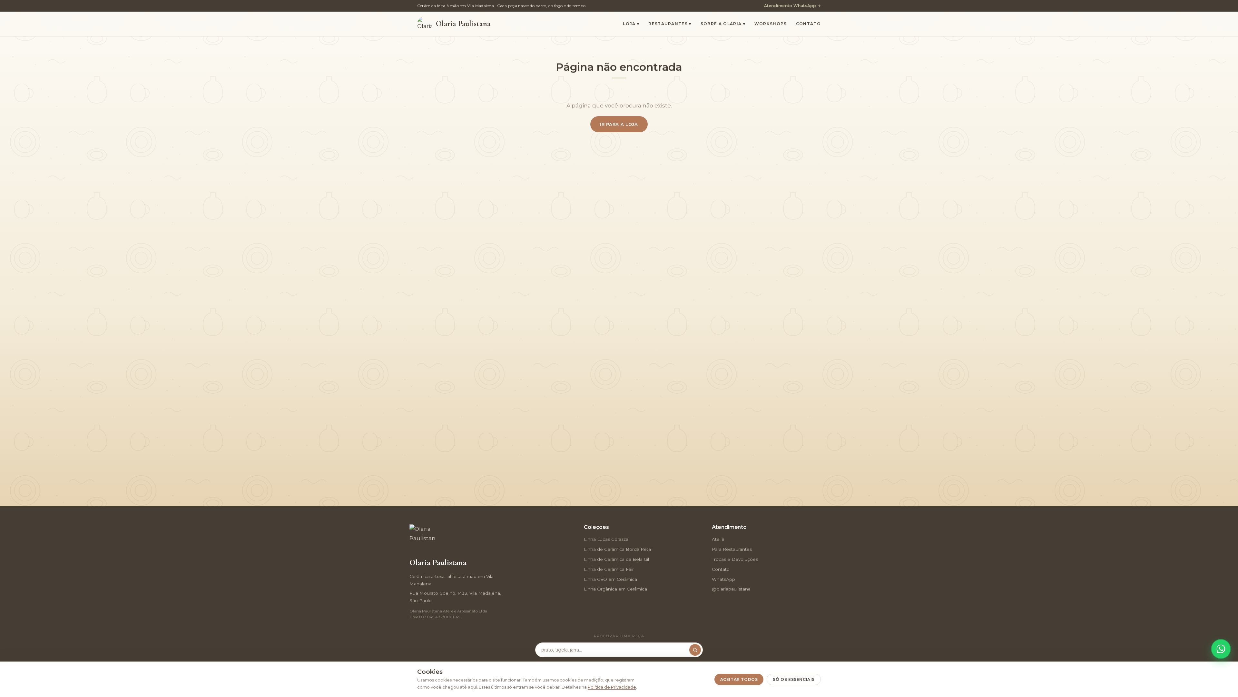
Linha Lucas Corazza (606, 539)
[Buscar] (695, 650)
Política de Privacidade (612, 687)
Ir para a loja (619, 124)
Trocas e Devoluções (735, 559)
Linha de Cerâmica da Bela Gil (616, 559)
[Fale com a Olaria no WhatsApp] (1221, 649)
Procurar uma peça (619, 636)
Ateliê (718, 539)
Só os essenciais (794, 679)
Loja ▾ (631, 23)
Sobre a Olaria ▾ (723, 23)
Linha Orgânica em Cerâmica (615, 588)
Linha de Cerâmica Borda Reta (617, 549)
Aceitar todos (739, 679)
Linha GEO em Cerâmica (610, 579)
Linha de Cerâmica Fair (609, 569)
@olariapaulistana (731, 588)
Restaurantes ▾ (669, 23)
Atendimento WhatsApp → (792, 5)
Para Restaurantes (732, 549)
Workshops (770, 23)
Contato (808, 23)
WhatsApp (723, 579)
